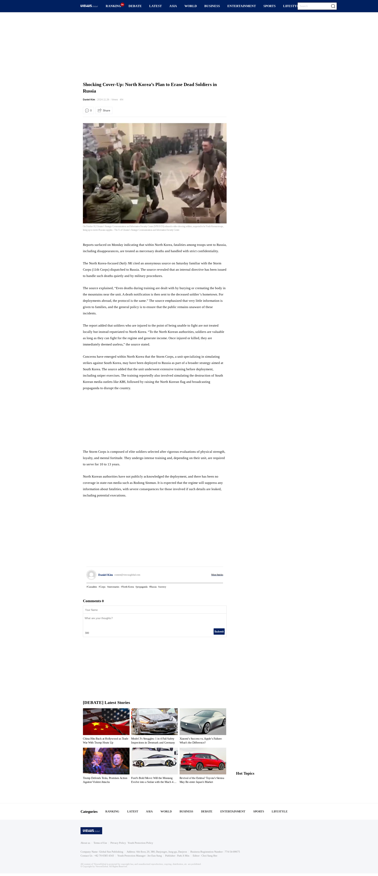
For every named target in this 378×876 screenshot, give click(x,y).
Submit (219, 631)
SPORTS (269, 6)
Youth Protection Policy (140, 842)
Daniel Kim (89, 99)
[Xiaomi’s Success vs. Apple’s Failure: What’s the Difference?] (203, 727)
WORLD (190, 6)
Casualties (92, 586)
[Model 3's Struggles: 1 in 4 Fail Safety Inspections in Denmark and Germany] (154, 727)
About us (85, 842)
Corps (103, 586)
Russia (153, 586)
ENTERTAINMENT (241, 6)
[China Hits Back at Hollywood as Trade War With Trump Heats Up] (106, 727)
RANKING (113, 6)
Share (106, 110)
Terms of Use (100, 842)
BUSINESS (212, 6)
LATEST (155, 6)
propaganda (142, 586)
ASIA (173, 6)
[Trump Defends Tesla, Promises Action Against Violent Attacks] (106, 766)
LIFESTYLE (292, 6)
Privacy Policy (118, 842)
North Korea (128, 586)
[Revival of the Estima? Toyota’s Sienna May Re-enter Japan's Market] (203, 766)
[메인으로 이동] (89, 6)
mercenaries (113, 586)
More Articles (217, 574)
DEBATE (135, 6)
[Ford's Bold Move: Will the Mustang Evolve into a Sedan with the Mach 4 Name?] (154, 766)
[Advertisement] (189, 46)
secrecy (162, 586)
